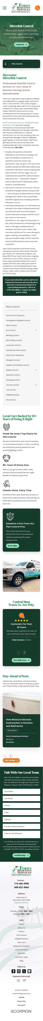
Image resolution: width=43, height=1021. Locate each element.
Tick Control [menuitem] (11, 390)
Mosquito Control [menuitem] (13, 360)
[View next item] (24, 652)
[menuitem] (21, 997)
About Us (21, 928)
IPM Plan (21, 953)
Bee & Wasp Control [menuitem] (14, 340)
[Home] (20, 8)
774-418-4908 (21, 883)
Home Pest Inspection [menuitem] (15, 355)
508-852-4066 (21, 887)
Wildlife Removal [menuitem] (12, 395)
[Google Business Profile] (29, 971)
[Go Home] (5, 64)
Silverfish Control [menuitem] (13, 375)
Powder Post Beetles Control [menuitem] (17, 365)
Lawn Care (21, 942)
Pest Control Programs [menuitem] (15, 315)
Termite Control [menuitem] (12, 385)
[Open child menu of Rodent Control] (36, 370)
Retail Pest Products (21, 946)
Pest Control (21, 935)
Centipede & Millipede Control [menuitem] (18, 320)
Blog (21, 960)
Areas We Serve (21, 950)
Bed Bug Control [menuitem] (12, 335)
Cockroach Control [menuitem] (13, 345)
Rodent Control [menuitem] (12, 370)
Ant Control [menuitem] (10, 330)
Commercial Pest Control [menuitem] (16, 350)
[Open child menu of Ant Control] (36, 330)
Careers (21, 931)
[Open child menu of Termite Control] (36, 384)
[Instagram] (19, 971)
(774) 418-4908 (13, 290)
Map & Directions (21, 902)
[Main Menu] (4, 8)
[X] (24, 971)
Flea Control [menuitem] (11, 400)
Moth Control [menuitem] (11, 325)
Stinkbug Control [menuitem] (13, 380)
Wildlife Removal (21, 939)
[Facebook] (13, 971)
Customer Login (21, 957)
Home (21, 924)
